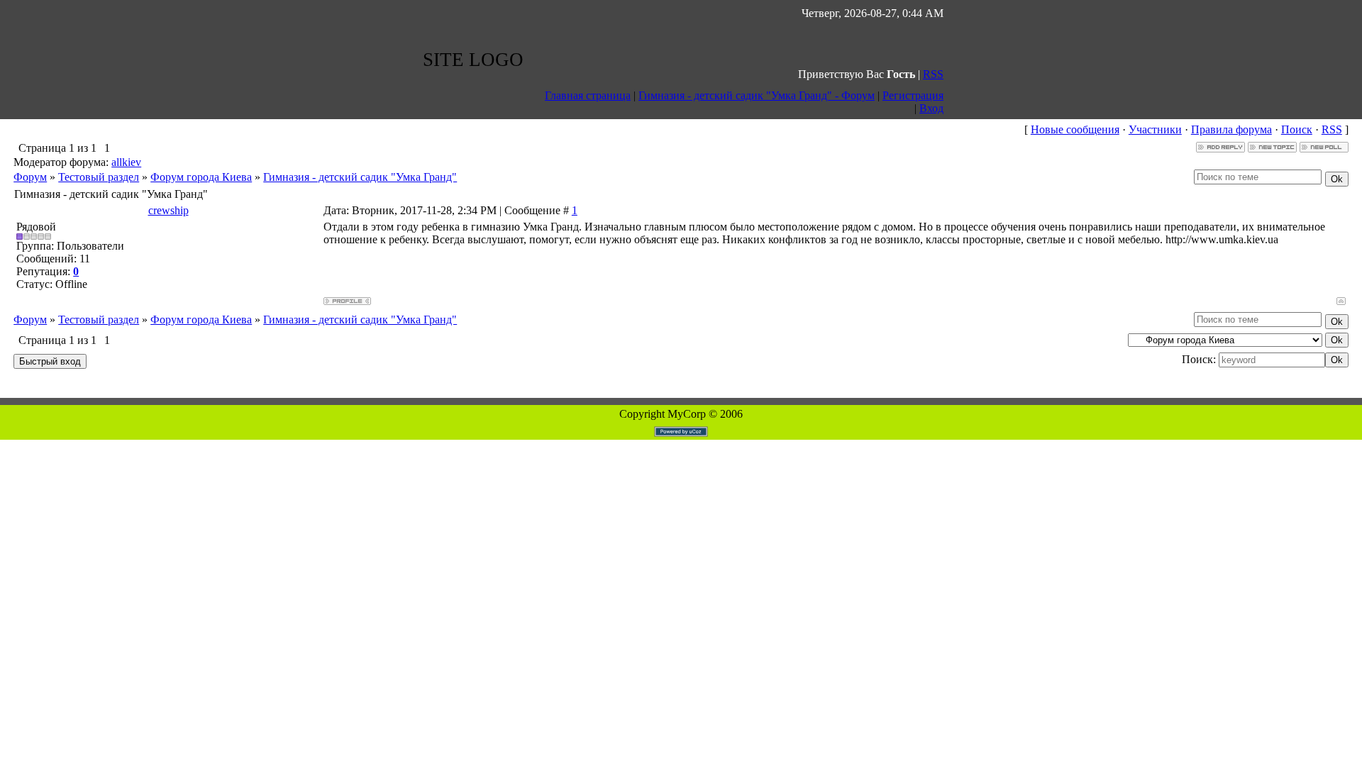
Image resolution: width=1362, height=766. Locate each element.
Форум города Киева (201, 177)
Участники (1155, 129)
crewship (168, 210)
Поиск (1296, 129)
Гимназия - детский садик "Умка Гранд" (360, 177)
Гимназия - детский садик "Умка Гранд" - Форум (756, 95)
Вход (931, 108)
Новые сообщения (1075, 129)
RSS (933, 74)
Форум (30, 177)
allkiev (126, 162)
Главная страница (588, 95)
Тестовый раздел (98, 177)
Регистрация (912, 95)
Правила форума (1231, 129)
